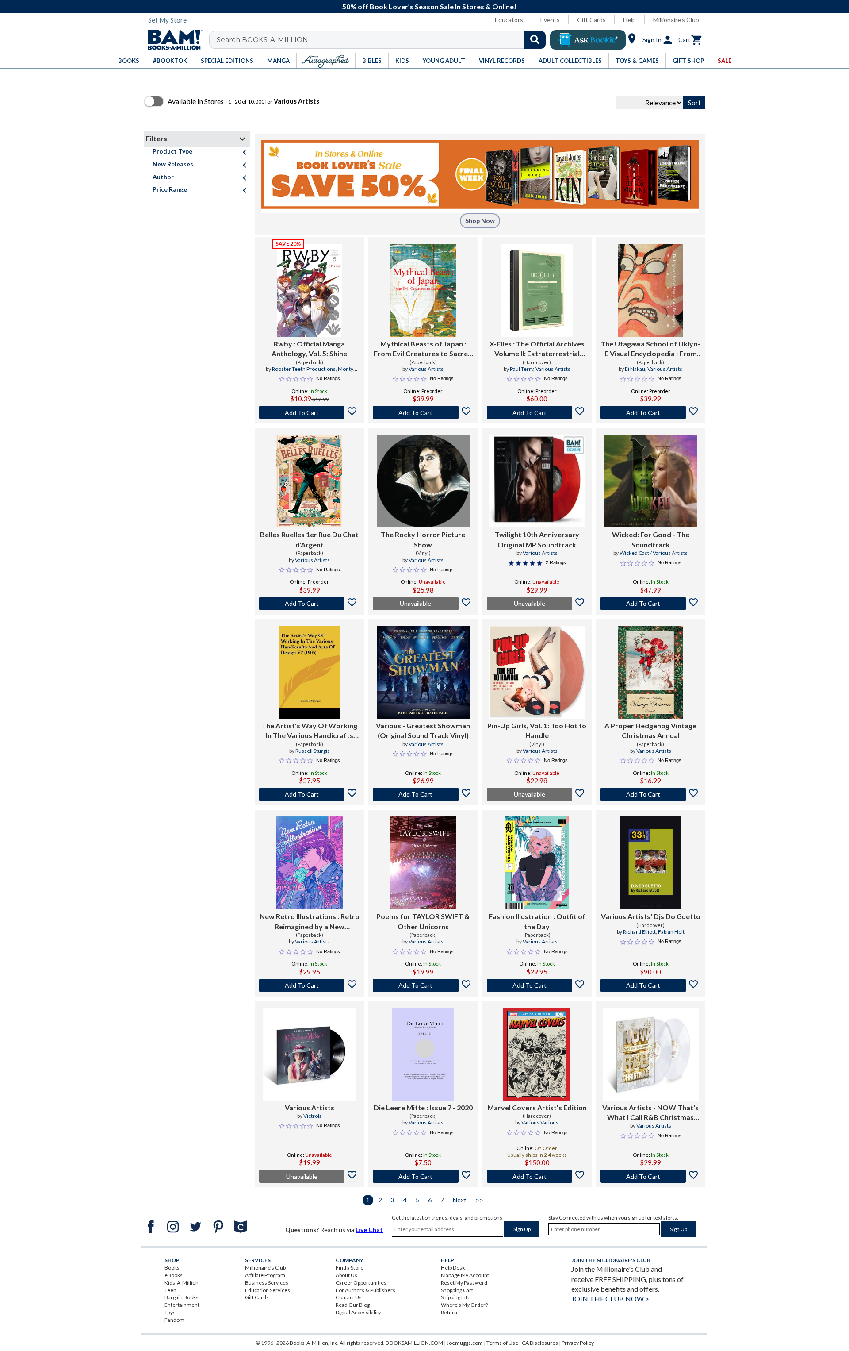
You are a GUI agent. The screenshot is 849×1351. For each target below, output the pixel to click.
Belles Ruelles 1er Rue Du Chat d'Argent (309, 539)
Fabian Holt (671, 931)
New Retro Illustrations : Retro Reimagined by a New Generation (309, 921)
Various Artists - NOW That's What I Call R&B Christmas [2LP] (650, 1113)
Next (460, 1200)
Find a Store (349, 1267)
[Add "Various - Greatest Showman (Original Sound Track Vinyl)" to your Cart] (423, 794)
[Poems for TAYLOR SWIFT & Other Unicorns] (423, 863)
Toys (170, 1312)
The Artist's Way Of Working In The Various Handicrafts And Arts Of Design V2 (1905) (309, 731)
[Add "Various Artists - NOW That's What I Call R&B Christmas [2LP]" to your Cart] (650, 1176)
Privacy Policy (578, 1342)
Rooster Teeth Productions (304, 369)
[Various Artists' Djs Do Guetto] (650, 863)
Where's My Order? (464, 1304)
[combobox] (383, 39)
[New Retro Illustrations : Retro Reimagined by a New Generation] (309, 863)
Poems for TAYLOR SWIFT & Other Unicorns (423, 921)
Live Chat (369, 1229)
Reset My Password (464, 1282)
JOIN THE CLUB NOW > (610, 1298)
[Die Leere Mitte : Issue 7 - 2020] (423, 1054)
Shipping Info (455, 1297)
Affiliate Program (265, 1275)
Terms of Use (502, 1342)
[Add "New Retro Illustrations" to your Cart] (309, 985)
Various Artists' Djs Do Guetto (650, 916)
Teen (170, 1290)
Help (629, 19)
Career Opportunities (361, 1282)
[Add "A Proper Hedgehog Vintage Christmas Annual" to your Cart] (650, 794)
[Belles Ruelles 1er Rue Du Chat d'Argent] (309, 481)
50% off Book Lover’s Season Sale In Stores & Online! (429, 6)
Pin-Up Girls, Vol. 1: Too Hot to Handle (536, 730)
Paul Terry (521, 369)
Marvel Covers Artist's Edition (537, 1107)
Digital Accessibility (358, 1312)
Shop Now (480, 220)
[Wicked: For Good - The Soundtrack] (650, 481)
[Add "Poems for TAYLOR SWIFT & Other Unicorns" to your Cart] (423, 985)
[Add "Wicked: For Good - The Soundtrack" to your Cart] (650, 603)
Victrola (312, 1115)
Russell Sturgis (312, 750)
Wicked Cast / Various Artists (654, 553)
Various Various (539, 1122)
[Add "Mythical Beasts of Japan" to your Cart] (423, 412)
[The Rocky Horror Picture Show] (423, 481)
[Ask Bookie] (588, 40)
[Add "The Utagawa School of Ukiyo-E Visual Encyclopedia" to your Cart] (650, 412)
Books (172, 1267)
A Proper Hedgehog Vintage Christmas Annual (650, 730)
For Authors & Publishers (365, 1290)
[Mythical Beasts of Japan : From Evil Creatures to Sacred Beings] (423, 290)
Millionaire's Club (676, 19)
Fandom (174, 1319)
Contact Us (349, 1297)
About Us (346, 1275)
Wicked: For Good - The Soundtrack (650, 539)
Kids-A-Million (181, 1282)
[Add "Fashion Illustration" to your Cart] (537, 985)
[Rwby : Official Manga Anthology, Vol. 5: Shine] (309, 290)
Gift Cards (591, 19)
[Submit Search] (535, 40)
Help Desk (453, 1267)
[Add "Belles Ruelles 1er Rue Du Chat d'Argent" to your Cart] (309, 603)
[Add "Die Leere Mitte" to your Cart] (423, 1176)
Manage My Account (465, 1275)
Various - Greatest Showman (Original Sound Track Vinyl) (423, 730)
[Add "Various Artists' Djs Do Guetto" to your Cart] (650, 985)
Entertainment (181, 1304)
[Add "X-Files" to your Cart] (537, 412)
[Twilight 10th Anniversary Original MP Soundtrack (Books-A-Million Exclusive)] (537, 481)
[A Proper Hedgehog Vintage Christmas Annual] (650, 672)
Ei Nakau (635, 369)
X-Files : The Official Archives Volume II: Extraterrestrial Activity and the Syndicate (537, 349)
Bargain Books (181, 1297)
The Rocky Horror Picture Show (423, 539)
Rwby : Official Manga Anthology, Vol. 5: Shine (309, 348)
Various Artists (426, 369)
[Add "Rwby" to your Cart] (309, 412)
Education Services (267, 1290)
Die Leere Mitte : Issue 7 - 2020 (423, 1107)
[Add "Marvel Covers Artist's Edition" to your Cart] (537, 1176)
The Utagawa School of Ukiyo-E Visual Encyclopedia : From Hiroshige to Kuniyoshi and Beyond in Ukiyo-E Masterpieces (650, 349)
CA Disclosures (540, 1342)
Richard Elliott (639, 931)
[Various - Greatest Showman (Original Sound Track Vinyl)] (423, 672)
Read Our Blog (353, 1304)
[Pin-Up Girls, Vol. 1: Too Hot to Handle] (537, 672)
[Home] (172, 40)
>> (479, 1200)
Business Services (266, 1282)
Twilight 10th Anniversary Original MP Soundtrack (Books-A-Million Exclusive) (537, 540)
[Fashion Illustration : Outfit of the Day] (536, 863)
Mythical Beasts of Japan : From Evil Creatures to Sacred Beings (423, 349)
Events (550, 19)
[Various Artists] (309, 1054)
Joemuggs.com (465, 1342)
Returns (450, 1312)
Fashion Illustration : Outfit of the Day (537, 921)
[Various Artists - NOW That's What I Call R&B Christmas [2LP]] (650, 1054)
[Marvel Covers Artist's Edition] (537, 1054)
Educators (509, 19)
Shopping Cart (457, 1290)
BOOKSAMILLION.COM (414, 1342)
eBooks (173, 1275)
